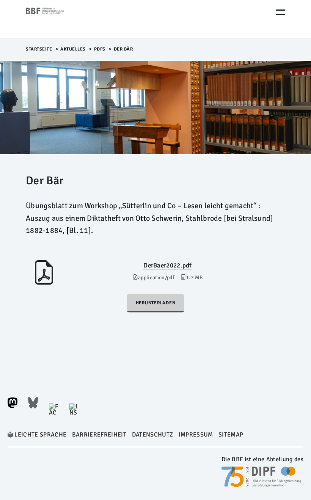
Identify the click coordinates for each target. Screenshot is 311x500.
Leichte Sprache (40, 434)
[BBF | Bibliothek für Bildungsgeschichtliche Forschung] (58, 19)
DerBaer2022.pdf (167, 265)
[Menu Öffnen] (280, 12)
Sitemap (230, 434)
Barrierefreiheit (99, 434)
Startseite (39, 49)
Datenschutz (152, 434)
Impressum (196, 434)
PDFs (99, 49)
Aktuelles (73, 49)
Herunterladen (156, 303)
